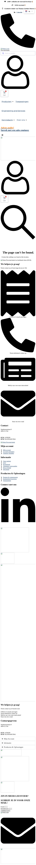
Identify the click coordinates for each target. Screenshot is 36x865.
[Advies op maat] (18, 315)
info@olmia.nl (6, 434)
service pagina (24, 708)
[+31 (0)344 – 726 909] (18, 47)
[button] (8, 101)
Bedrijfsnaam (5, 809)
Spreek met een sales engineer (15, 129)
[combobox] (18, 53)
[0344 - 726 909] (18, 352)
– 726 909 (12, 433)
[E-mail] (18, 420)
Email (3, 807)
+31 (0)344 (5, 433)
